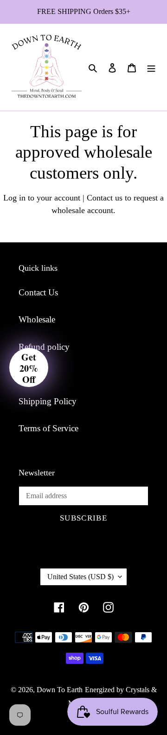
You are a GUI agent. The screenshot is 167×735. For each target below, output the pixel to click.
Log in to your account (41, 197)
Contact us (104, 197)
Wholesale (37, 319)
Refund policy (44, 347)
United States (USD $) (80, 577)
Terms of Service (48, 428)
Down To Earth (60, 690)
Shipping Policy (48, 401)
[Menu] (151, 67)
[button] (28, 367)
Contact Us (38, 292)
